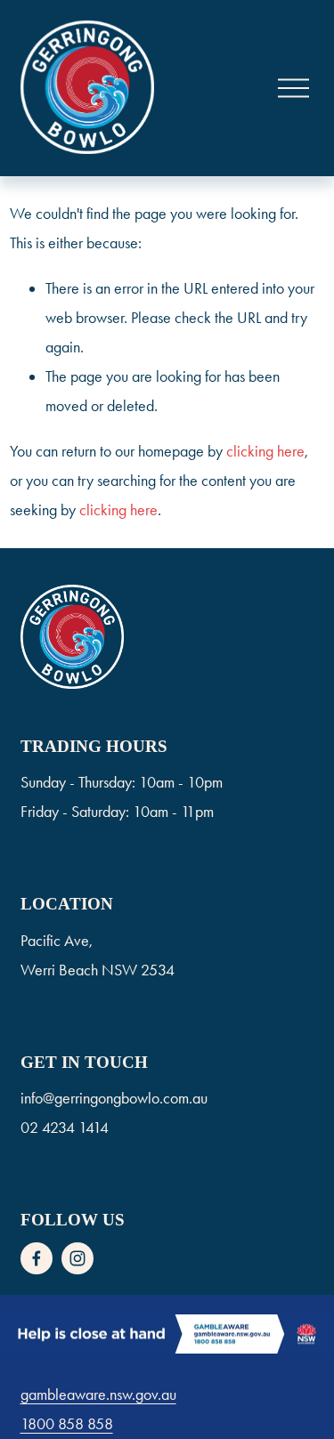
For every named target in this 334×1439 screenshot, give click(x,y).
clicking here (265, 451)
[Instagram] (77, 1258)
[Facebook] (36, 1258)
